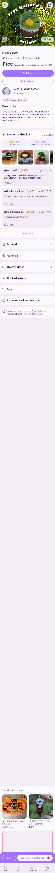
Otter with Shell (40, 820)
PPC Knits (6, 824)
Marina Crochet (35, 824)
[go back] (5, 5)
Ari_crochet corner (27, 88)
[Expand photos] (4, 39)
